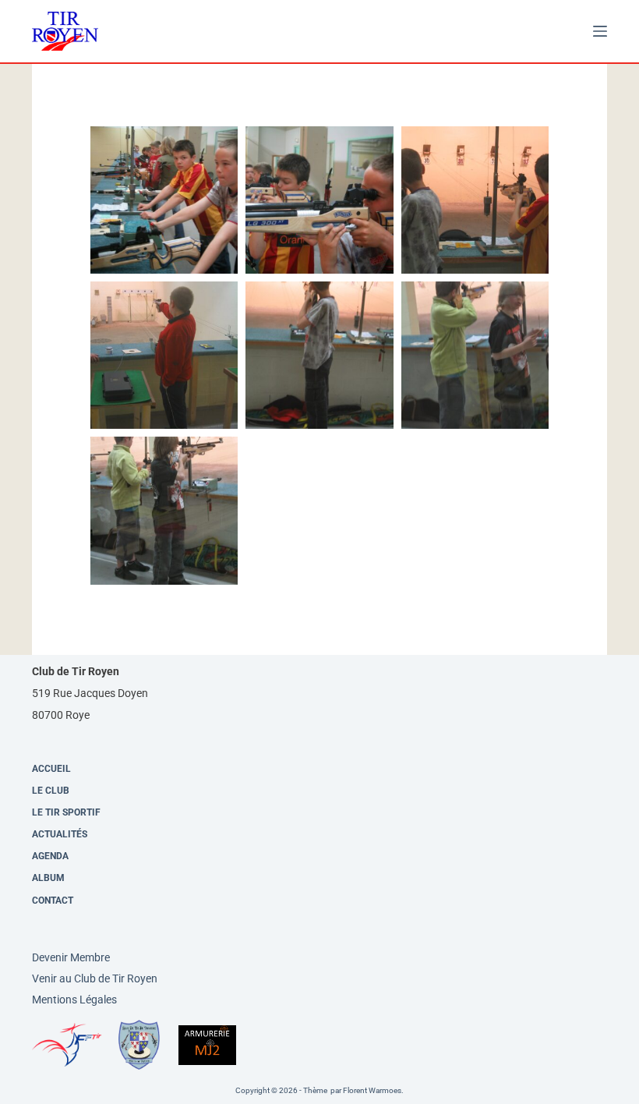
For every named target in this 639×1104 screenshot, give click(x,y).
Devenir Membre (71, 957)
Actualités (59, 834)
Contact (52, 900)
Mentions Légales (74, 999)
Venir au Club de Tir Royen (94, 978)
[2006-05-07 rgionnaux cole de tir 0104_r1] (475, 355)
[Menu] (600, 31)
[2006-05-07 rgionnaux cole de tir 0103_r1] (319, 355)
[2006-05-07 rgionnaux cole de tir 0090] (319, 200)
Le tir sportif (66, 812)
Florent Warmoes (372, 1090)
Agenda (50, 856)
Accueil (51, 768)
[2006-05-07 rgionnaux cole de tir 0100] (475, 200)
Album (48, 877)
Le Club (50, 790)
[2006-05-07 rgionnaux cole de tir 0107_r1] (164, 510)
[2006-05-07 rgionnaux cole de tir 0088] (164, 200)
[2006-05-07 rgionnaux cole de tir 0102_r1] (164, 355)
